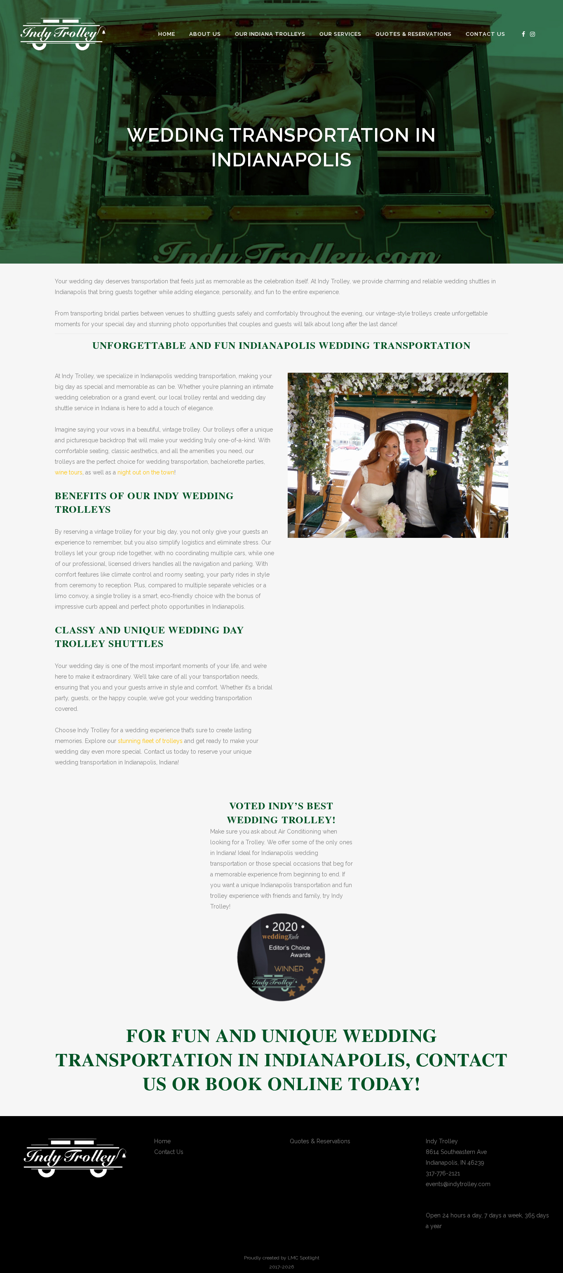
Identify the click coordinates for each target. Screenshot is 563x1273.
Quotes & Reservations (320, 1141)
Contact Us (168, 1152)
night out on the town (145, 472)
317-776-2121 (443, 1173)
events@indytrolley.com (458, 1184)
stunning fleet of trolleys (150, 741)
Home (162, 1141)
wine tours (68, 472)
